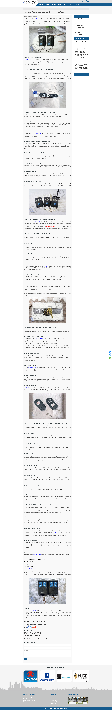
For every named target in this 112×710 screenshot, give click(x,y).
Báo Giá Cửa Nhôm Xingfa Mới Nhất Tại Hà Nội (33, 632)
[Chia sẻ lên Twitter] (31, 627)
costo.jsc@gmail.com (31, 700)
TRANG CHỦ (41, 4)
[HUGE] (81, 676)
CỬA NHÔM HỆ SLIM (79, 20)
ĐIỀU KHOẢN (54, 700)
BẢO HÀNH (54, 703)
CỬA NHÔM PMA (78, 32)
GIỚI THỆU (54, 697)
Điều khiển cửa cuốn (34, 625)
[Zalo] (110, 355)
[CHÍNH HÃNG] (30, 2)
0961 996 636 (29, 5)
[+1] (35, 627)
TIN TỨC (65, 4)
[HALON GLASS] (64, 676)
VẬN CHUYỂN (54, 701)
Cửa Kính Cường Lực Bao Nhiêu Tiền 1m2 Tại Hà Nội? (34, 633)
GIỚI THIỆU (60, 4)
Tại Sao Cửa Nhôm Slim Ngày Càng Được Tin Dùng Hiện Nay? (36, 638)
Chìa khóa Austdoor (30, 621)
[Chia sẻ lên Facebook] (28, 627)
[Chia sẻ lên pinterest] (33, 627)
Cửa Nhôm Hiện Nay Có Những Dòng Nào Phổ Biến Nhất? (35, 637)
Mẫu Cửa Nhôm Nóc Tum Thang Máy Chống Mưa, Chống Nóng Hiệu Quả (81, 68)
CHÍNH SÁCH (71, 4)
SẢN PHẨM (47, 4)
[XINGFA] (31, 676)
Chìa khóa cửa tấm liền (39, 621)
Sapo (66, 708)
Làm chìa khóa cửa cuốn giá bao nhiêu (31, 624)
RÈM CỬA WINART (78, 34)
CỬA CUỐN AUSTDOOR (79, 27)
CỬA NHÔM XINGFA (78, 18)
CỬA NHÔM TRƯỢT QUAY (80, 23)
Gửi (25, 659)
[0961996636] (110, 358)
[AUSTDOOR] (47, 676)
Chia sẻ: (25, 627)
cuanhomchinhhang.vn (32, 701)
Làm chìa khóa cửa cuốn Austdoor (38, 622)
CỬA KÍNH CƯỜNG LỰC (79, 25)
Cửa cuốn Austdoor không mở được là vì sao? (33, 635)
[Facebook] (110, 352)
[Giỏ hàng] (85, 1)
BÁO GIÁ (53, 4)
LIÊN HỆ (77, 4)
